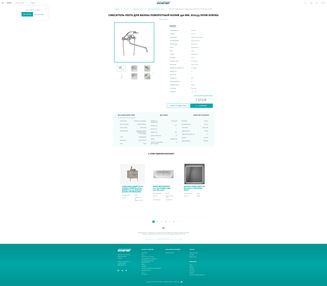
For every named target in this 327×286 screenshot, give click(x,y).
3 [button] (161, 221)
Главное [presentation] (172, 26)
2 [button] (157, 221)
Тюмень (33, 2)
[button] (114, 72)
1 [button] (153, 221)
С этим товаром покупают (161, 154)
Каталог (9, 2)
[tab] (172, 26)
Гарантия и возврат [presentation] (201, 115)
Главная (117, 9)
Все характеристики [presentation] (126, 115)
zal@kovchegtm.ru (122, 265)
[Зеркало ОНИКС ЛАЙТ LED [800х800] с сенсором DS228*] (194, 188)
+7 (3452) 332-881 (19, 2)
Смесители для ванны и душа (156, 9)
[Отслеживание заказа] (311, 3)
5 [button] (169, 221)
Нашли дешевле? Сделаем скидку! (203, 95)
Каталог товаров (147, 249)
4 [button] (165, 221)
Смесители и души (138, 9)
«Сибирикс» (176, 281)
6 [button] (173, 221)
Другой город (39, 14)
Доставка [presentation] (164, 115)
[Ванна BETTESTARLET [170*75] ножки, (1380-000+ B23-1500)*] (163, 188)
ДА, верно (27, 14)
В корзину (203, 106)
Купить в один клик (178, 105)
